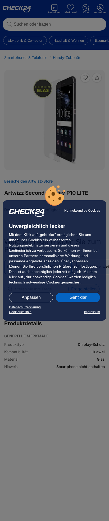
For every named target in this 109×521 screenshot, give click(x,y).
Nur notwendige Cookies (82, 210)
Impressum (92, 312)
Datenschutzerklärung (25, 307)
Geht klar (78, 297)
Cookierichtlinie (20, 312)
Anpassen (31, 297)
